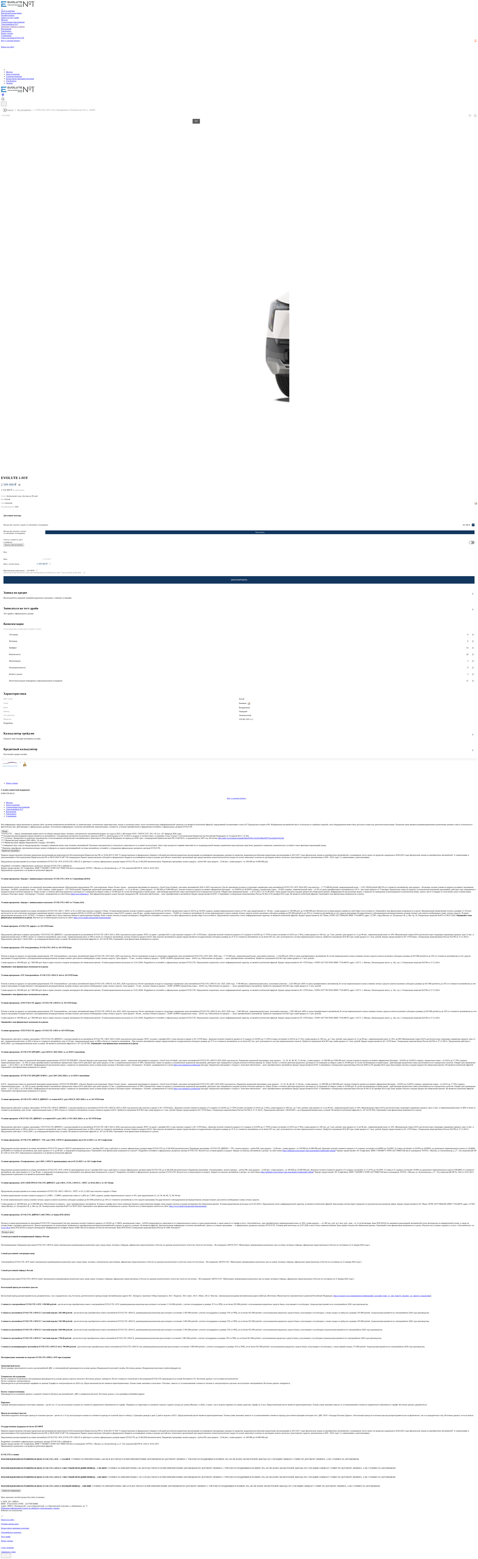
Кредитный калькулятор (11, 13)
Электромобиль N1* (9, 24)
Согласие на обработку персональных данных (40, 1508)
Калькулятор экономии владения (20, 79)
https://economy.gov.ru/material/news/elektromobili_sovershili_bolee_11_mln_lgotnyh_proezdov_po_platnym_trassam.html (381, 1296)
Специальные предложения (13, 22)
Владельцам (6, 29)
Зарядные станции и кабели (13, 27)
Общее (4, 831)
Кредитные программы (10, 851)
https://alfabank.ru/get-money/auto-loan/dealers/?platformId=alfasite (309, 1151)
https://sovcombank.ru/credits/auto (187, 1065)
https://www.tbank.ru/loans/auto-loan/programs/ (92, 918)
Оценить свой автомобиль (13, 545)
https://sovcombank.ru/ (80, 894)
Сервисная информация (11, 1491)
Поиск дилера (7, 33)
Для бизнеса (6, 31)
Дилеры (9, 83)
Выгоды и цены (7, 1232)
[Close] (2, 9)
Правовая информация (10, 1508)
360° (196, 121)
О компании (6, 36)
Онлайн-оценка (7, 15)
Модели (4, 20)
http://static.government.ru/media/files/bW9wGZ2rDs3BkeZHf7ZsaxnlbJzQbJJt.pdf (251, 838)
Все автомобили (24, 110)
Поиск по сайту (7, 47)
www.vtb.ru (5, 1228)
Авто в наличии (8, 11)
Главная (10, 110)
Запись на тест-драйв (10, 18)
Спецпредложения (14, 76)
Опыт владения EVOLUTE (12, 38)
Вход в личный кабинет (236, 798)
